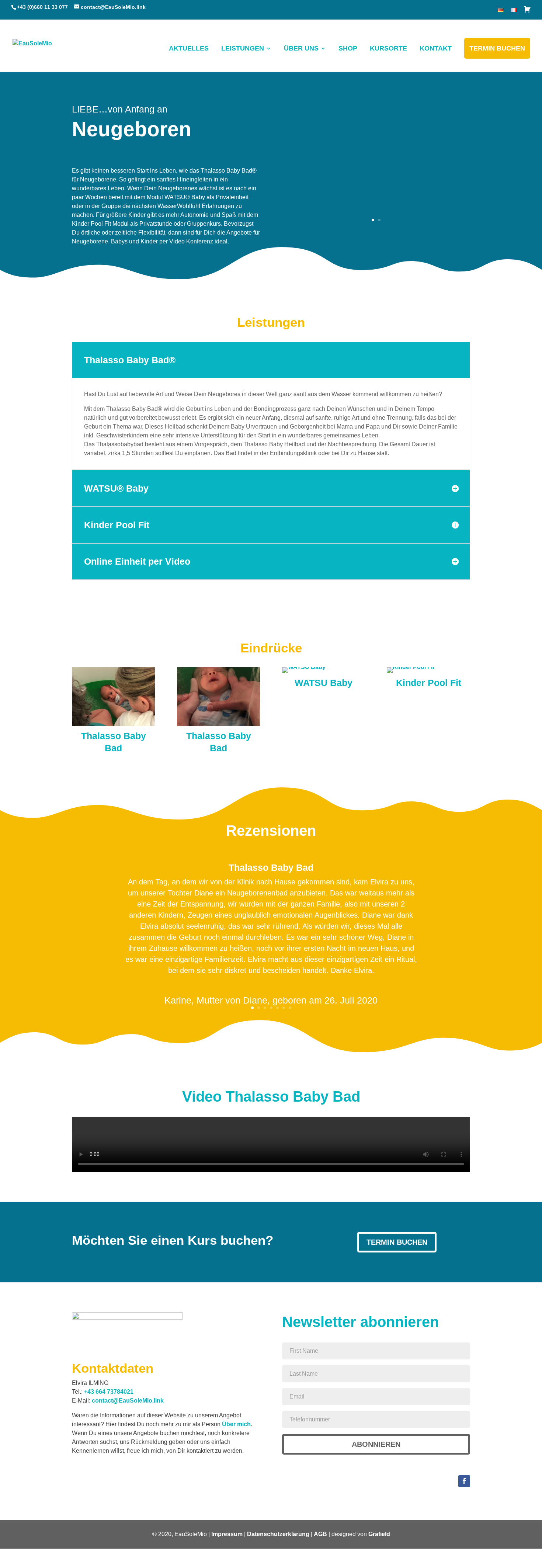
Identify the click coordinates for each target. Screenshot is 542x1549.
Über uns (301, 48)
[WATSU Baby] (304, 667)
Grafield (379, 1534)
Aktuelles (189, 48)
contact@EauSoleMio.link (128, 1400)
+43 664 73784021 (108, 1392)
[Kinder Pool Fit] (410, 667)
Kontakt (436, 48)
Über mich (236, 1424)
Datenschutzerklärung (278, 1534)
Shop (347, 48)
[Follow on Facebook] (464, 1481)
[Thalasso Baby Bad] (113, 724)
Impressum (227, 1534)
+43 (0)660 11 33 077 (42, 7)
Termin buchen (497, 48)
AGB (320, 1534)
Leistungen (242, 48)
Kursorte (388, 48)
